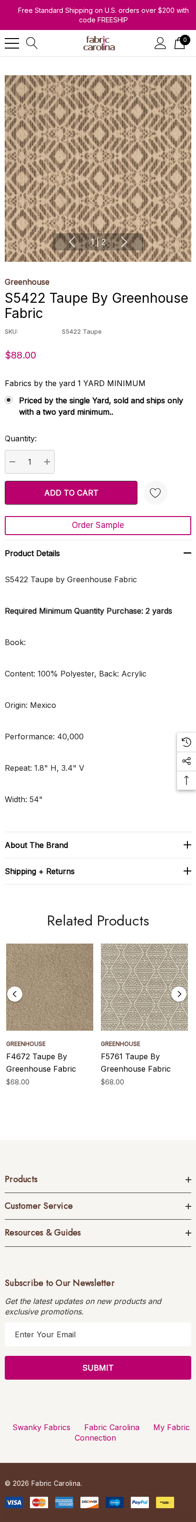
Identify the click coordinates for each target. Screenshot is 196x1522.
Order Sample (98, 525)
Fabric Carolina (111, 1427)
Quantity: (21, 438)
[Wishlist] (155, 493)
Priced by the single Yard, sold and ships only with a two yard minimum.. (101, 406)
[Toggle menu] (12, 43)
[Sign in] (161, 43)
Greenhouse (27, 282)
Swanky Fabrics (41, 1427)
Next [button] (124, 241)
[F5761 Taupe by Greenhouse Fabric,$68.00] (144, 987)
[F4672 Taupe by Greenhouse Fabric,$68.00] (49, 987)
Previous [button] (71, 241)
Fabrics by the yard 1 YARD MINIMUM (75, 383)
